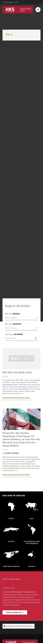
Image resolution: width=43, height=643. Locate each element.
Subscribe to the (19, 626)
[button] (21, 317)
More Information (14, 612)
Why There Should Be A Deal (17, 372)
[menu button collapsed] (37, 9)
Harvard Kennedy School (11, 2)
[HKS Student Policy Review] (18, 10)
